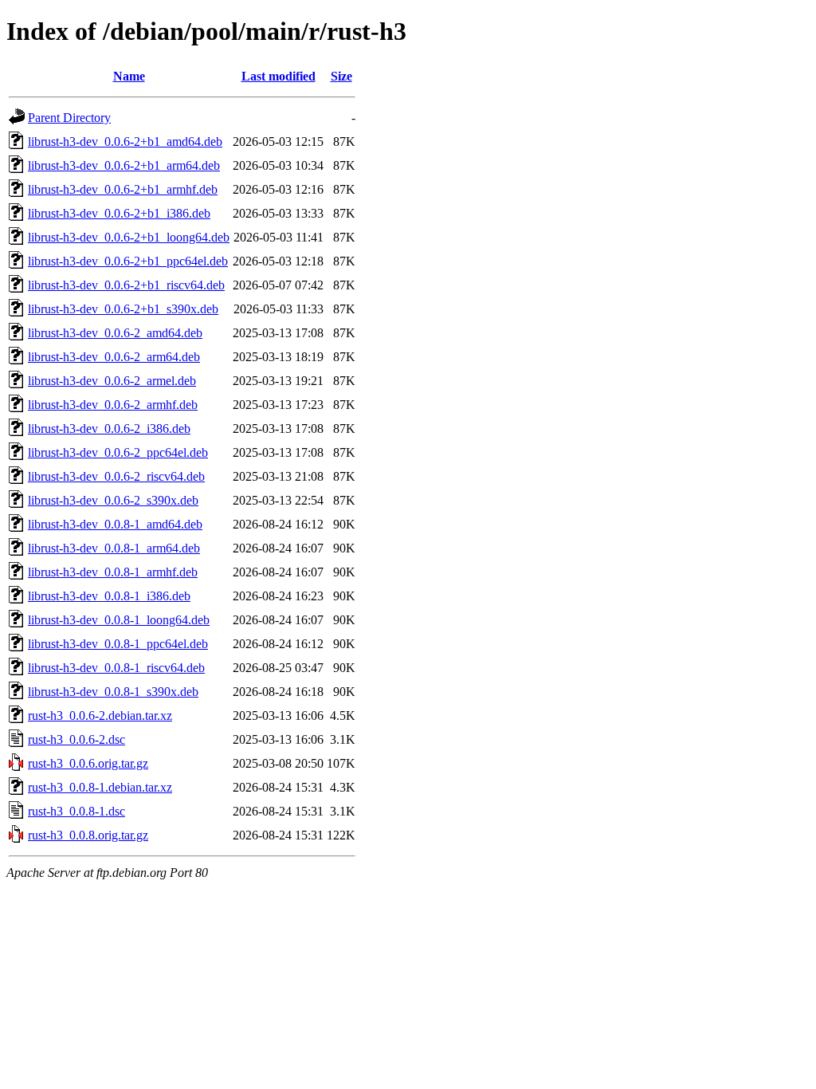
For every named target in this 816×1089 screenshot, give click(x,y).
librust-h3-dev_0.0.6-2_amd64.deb (115, 333)
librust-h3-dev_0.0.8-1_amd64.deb (115, 524)
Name (129, 76)
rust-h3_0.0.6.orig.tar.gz (88, 763)
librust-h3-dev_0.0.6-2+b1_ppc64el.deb (128, 261)
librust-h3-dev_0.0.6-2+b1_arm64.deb (124, 165)
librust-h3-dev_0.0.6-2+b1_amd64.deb (125, 141)
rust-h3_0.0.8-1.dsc (76, 811)
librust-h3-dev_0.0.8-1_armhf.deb (113, 572)
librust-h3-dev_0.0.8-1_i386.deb (109, 596)
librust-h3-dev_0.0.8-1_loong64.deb (119, 620)
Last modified (278, 76)
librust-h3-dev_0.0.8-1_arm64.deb (114, 548)
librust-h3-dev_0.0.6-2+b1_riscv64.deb (126, 285)
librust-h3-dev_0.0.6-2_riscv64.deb (116, 476)
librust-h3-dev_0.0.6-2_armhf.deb (113, 404)
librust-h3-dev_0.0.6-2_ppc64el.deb (118, 452)
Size (341, 76)
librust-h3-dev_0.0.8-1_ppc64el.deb (118, 644)
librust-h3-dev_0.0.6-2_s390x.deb (113, 500)
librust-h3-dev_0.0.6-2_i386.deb (109, 428)
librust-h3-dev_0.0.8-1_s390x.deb (113, 691)
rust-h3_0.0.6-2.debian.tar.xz (100, 715)
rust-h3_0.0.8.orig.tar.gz (88, 835)
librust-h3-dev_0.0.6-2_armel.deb (112, 380)
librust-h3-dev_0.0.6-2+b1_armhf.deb (123, 189)
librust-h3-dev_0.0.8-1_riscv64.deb (116, 667)
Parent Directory (69, 117)
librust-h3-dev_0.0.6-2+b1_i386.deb (119, 213)
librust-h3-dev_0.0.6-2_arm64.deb (114, 357)
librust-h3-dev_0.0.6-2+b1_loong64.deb (129, 237)
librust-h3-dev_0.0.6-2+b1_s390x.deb (123, 309)
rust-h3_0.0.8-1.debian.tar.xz (100, 787)
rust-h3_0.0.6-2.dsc (76, 739)
